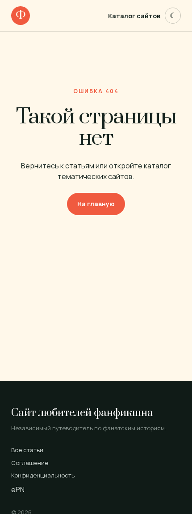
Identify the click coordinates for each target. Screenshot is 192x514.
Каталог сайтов (134, 16)
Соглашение (29, 463)
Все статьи (27, 450)
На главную (96, 204)
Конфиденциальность (43, 475)
